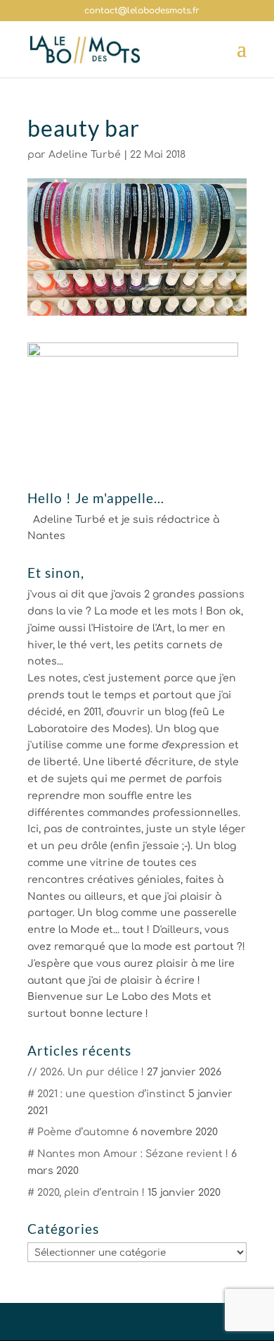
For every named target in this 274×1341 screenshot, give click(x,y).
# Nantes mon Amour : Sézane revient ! (127, 1154)
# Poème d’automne (78, 1132)
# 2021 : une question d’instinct (106, 1094)
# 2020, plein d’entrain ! (86, 1192)
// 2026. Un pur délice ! (85, 1072)
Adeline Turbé (84, 154)
